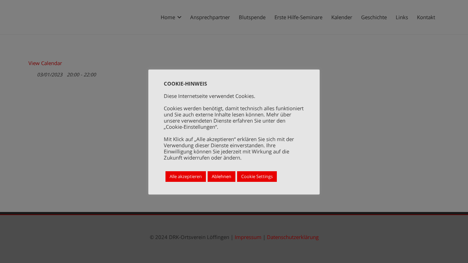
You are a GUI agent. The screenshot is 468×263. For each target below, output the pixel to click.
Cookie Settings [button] (257, 176)
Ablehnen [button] (221, 176)
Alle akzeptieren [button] (186, 176)
